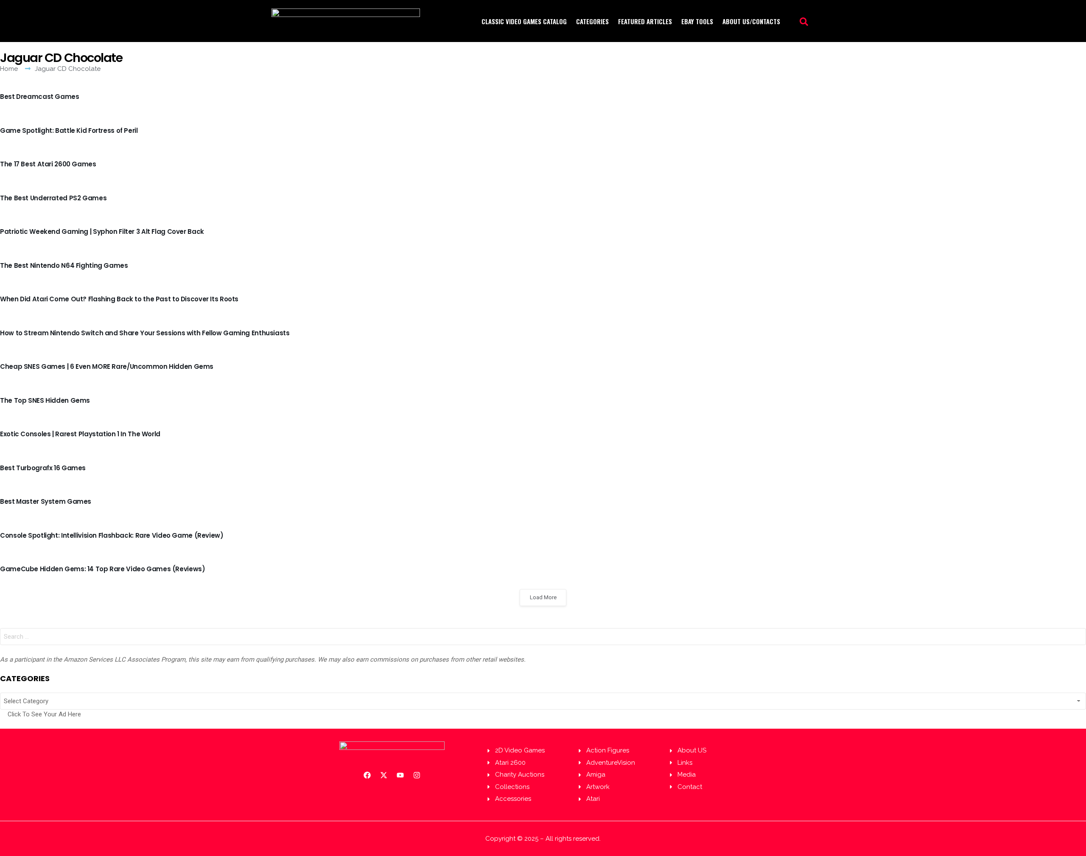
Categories (592, 21)
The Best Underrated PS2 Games (53, 198)
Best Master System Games (45, 501)
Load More (543, 597)
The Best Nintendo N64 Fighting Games (64, 265)
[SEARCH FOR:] (543, 636)
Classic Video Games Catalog (524, 21)
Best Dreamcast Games (39, 96)
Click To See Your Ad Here (44, 714)
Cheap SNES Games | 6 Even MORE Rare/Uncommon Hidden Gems (106, 366)
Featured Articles (645, 21)
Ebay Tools (697, 21)
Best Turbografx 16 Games (43, 467)
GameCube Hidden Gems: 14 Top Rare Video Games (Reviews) (102, 568)
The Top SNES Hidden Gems (45, 400)
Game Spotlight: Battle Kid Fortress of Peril (69, 130)
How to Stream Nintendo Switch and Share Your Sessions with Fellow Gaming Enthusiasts (145, 332)
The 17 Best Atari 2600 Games (48, 164)
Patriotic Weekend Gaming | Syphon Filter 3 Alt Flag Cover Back (102, 231)
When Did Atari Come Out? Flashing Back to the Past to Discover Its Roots (119, 299)
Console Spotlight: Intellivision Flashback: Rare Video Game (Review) (112, 535)
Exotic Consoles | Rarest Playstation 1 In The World (80, 433)
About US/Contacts (751, 21)
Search (1077, 638)
